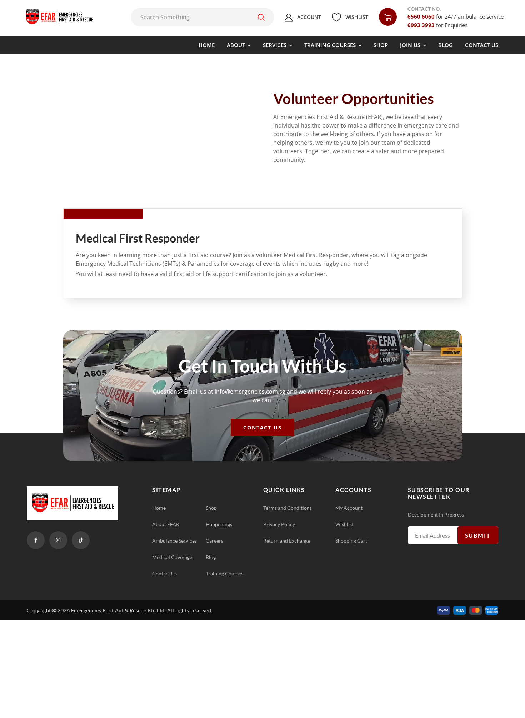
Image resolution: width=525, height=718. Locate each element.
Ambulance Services (174, 541)
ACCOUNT (308, 17)
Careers (214, 541)
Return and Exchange (286, 541)
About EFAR (165, 524)
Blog (211, 557)
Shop (211, 508)
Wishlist (344, 524)
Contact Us (164, 573)
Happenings (219, 524)
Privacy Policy (279, 524)
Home (159, 508)
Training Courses (224, 573)
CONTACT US (262, 427)
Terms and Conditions (287, 508)
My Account (348, 508)
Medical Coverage (172, 557)
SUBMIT (478, 535)
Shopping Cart (351, 541)
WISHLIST (356, 17)
